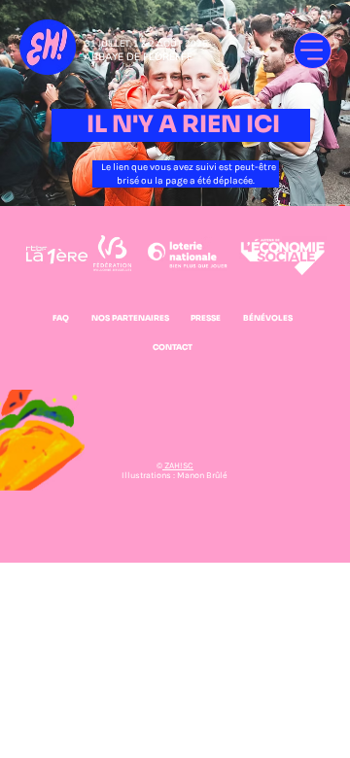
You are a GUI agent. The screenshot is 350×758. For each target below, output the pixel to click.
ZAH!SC (177, 465)
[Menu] (313, 51)
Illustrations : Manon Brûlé (175, 475)
